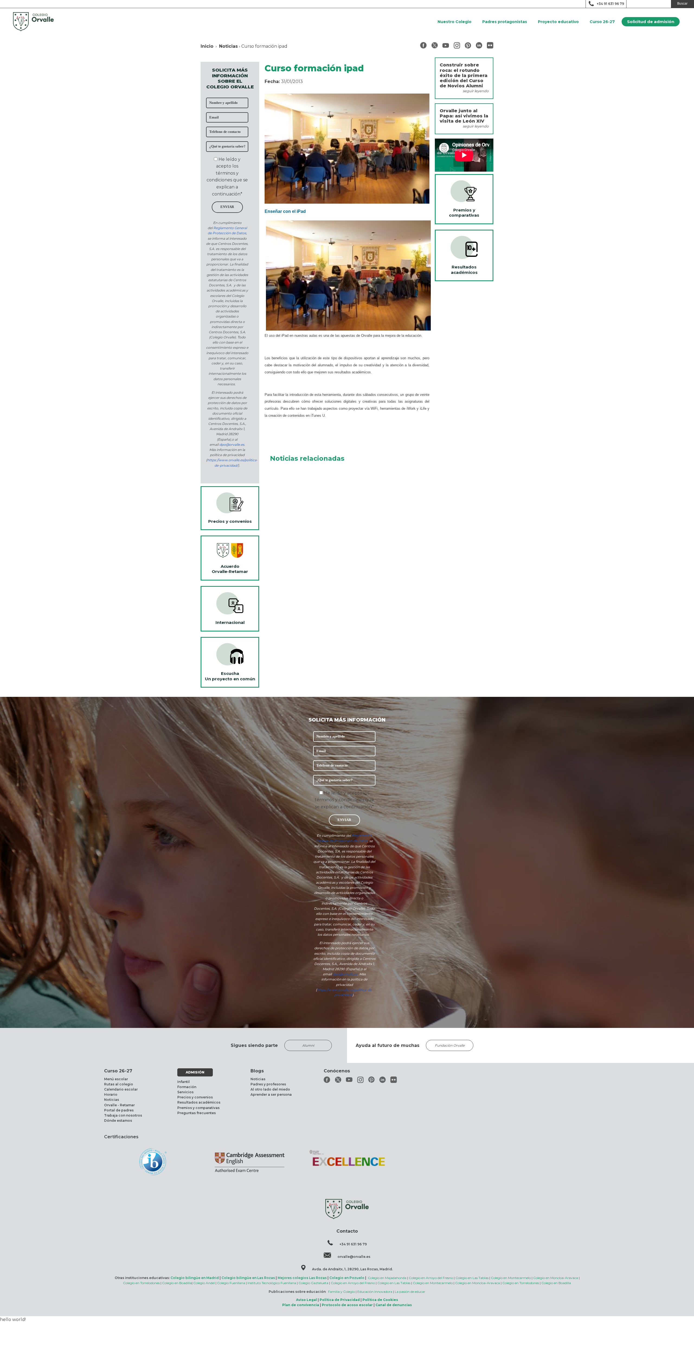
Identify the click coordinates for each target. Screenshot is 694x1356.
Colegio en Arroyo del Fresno (431, 1278)
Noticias (228, 46)
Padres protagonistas (504, 21)
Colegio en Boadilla (177, 1283)
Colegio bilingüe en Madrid (195, 1278)
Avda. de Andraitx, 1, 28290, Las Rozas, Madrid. (352, 1269)
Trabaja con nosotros (123, 1115)
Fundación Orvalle (450, 1045)
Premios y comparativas (198, 1108)
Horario (110, 1094)
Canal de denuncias (393, 1305)
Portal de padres (119, 1110)
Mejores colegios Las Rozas (302, 1278)
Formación (186, 1087)
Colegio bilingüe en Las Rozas (248, 1278)
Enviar (227, 207)
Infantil (183, 1082)
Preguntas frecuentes (196, 1113)
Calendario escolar (121, 1089)
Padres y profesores (268, 1084)
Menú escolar (116, 1079)
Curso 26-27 (602, 21)
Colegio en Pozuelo (346, 1278)
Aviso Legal (306, 1300)
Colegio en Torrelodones (141, 1283)
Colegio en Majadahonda (387, 1278)
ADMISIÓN (195, 1072)
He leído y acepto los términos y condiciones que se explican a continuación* (344, 799)
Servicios (185, 1092)
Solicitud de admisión (650, 21)
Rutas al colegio (118, 1084)
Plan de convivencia (300, 1305)
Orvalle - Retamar (119, 1105)
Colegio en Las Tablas (472, 1278)
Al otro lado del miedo (270, 1089)
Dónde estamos (118, 1120)
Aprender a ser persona (271, 1094)
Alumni (308, 1045)
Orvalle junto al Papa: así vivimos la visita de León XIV (464, 116)
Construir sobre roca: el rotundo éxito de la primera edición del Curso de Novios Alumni (463, 75)
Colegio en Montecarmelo (511, 1278)
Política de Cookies (380, 1300)
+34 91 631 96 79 (610, 4)
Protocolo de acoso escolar (347, 1305)
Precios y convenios (195, 1097)
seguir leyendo (476, 91)
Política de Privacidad (340, 1300)
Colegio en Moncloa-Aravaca (555, 1278)
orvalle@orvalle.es (354, 1257)
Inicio (207, 46)
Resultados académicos (198, 1102)
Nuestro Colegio (454, 21)
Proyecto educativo (558, 21)
